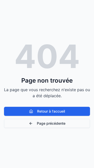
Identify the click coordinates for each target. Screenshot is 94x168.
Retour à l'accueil (51, 111)
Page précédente (51, 123)
